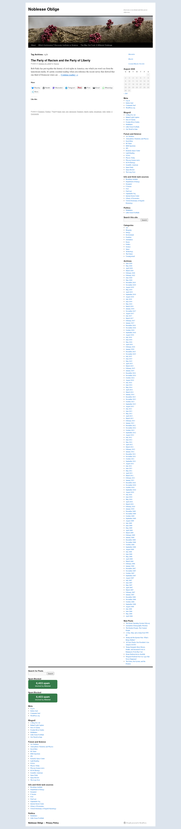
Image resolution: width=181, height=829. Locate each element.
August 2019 (130, 287)
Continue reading (69, 74)
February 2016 (130, 347)
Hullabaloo (129, 124)
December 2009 (131, 511)
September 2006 (131, 604)
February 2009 (130, 535)
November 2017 (131, 311)
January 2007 (130, 594)
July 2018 (129, 299)
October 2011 (130, 459)
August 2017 (130, 313)
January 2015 (130, 370)
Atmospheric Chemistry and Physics (137, 139)
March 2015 (129, 366)
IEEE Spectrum (130, 146)
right (104, 111)
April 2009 (129, 530)
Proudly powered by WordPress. (136, 823)
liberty (86, 111)
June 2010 (129, 497)
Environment (130, 235)
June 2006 (129, 611)
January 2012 (130, 452)
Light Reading (130, 153)
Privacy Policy (52, 822)
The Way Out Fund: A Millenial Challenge (96, 45)
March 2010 (129, 504)
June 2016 (129, 340)
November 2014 (131, 375)
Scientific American (132, 165)
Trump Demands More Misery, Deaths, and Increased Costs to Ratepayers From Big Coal (135, 649)
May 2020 (129, 280)
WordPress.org (130, 108)
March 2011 (129, 475)
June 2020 (129, 278)
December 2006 (131, 597)
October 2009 (130, 516)
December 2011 (131, 454)
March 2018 (129, 306)
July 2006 (129, 609)
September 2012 (131, 432)
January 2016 (130, 349)
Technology (129, 251)
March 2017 (129, 318)
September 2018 (131, 294)
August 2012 (130, 435)
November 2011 (131, 456)
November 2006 (131, 599)
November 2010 (131, 485)
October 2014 (130, 378)
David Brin (129, 141)
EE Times (129, 143)
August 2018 (130, 297)
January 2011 (130, 480)
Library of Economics (132, 198)
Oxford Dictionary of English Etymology (43, 808)
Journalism (129, 239)
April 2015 (129, 363)
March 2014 (129, 392)
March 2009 (129, 533)
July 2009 (129, 523)
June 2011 (129, 468)
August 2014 (130, 380)
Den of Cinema (130, 119)
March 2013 (129, 418)
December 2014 (131, 373)
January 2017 (130, 323)
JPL (127, 148)
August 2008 (130, 549)
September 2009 (131, 518)
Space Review (130, 170)
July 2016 (129, 337)
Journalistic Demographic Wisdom (136, 625)
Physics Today (130, 158)
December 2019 (131, 282)
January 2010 (130, 509)
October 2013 (130, 401)
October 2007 (130, 573)
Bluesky (130, 59)
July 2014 (129, 382)
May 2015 (129, 361)
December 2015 (131, 351)
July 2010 (129, 494)
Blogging (129, 230)
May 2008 (129, 556)
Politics (47, 111)
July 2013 (129, 409)
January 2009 (130, 537)
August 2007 (130, 578)
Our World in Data (131, 129)
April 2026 (129, 268)
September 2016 (131, 332)
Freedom (41, 111)
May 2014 (129, 387)
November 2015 (131, 354)
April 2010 (129, 502)
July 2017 (129, 316)
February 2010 (130, 506)
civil (67, 111)
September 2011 (131, 461)
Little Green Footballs (132, 127)
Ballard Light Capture (132, 117)
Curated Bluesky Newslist (136, 64)
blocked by (45, 685)
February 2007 (130, 592)
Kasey (128, 242)
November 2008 (131, 542)
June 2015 (129, 359)
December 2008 (131, 540)
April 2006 (129, 616)
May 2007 (129, 585)
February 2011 (130, 478)
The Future (129, 254)
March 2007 (129, 590)
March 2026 (129, 270)
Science (128, 247)
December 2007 (131, 568)
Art (127, 228)
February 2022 (130, 275)
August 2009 (130, 521)
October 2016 (130, 330)
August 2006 (130, 606)
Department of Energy (133, 181)
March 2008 (129, 561)
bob (63, 111)
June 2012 (129, 440)
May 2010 (129, 499)
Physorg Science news (133, 160)
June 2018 (129, 301)
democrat (72, 111)
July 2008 (129, 552)
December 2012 (131, 425)
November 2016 (131, 328)
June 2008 (129, 554)
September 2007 (131, 575)
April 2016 (129, 344)
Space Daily (129, 167)
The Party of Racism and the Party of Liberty (60, 60)
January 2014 (130, 394)
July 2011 (129, 466)
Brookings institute (132, 179)
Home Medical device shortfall (135, 654)
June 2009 (129, 525)
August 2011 (130, 463)
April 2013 (129, 416)
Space (127, 249)
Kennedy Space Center (133, 150)
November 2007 (131, 571)
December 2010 (131, 482)
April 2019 (129, 292)
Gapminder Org (131, 193)
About (33, 45)
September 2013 (131, 404)
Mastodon (131, 54)
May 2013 (129, 413)
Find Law (129, 191)
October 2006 (130, 602)
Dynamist (129, 184)
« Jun (126, 93)
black (59, 111)
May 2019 (129, 289)
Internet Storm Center (132, 196)
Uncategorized (130, 256)
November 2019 (131, 285)
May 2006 (129, 614)
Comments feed (131, 105)
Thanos (56, 63)
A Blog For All (130, 115)
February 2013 (130, 421)
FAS (127, 189)
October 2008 (130, 544)
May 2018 (129, 304)
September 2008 (131, 547)
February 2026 (130, 273)
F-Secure (128, 186)
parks (91, 111)
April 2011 (129, 473)
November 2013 (131, 399)
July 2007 (129, 580)
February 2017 (130, 320)
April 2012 (129, 444)
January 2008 (130, 566)
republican (98, 111)
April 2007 (129, 587)
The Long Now (130, 172)
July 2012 (129, 437)
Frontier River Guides (133, 122)
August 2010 (130, 492)
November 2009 (131, 513)
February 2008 (130, 564)
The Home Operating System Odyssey (138, 623)
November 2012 (131, 428)
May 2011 (129, 471)
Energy (128, 232)
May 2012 (129, 442)
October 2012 (130, 430)
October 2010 (130, 487)
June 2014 (129, 385)
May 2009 (129, 528)
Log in (128, 100)
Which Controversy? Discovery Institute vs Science (58, 45)
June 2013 (129, 411)
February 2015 (130, 368)
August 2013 (130, 406)
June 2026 (129, 263)
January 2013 (130, 423)
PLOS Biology (130, 162)
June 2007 (129, 583)
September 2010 (131, 490)
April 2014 (129, 390)
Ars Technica (130, 136)
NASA (128, 155)
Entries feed (129, 103)
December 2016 (131, 325)
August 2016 (130, 335)
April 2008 (129, 559)
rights (108, 111)
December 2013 (131, 397)
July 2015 (129, 356)
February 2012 (130, 449)
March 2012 (129, 447)
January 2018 (130, 309)
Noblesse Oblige (43, 9)
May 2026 (129, 266)
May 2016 (129, 342)
